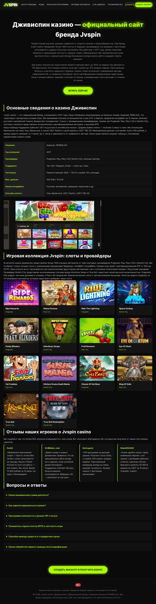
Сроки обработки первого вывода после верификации (38, 547)
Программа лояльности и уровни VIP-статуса (33, 516)
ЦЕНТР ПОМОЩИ (28, 4)
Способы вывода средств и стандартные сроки (34, 536)
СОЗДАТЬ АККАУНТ (143, 4)
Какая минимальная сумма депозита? (29, 495)
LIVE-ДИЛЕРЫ (99, 4)
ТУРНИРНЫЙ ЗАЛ (115, 4)
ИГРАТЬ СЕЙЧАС (78, 90)
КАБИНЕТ (129, 5)
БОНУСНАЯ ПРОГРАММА (58, 4)
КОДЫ (41, 4)
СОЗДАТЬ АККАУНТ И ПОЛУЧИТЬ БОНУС (78, 569)
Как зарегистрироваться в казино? (27, 505)
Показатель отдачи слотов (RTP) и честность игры (36, 526)
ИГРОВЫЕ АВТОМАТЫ (80, 4)
